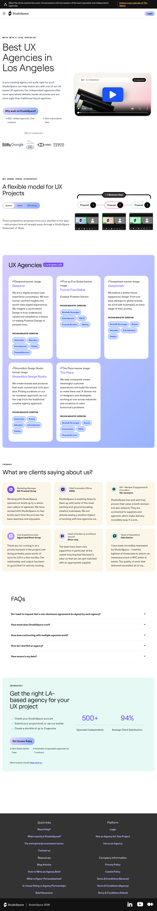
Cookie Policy (112, 871)
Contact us (44, 850)
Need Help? (44, 829)
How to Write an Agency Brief (44, 871)
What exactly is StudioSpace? (44, 836)
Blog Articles (44, 864)
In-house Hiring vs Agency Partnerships (44, 885)
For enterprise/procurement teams (44, 843)
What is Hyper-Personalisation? (44, 878)
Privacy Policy (113, 864)
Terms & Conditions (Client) (113, 892)
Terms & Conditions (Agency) (113, 885)
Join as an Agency (113, 843)
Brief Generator (44, 892)
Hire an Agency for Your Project (113, 836)
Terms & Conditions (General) (113, 878)
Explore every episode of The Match (133, 4)
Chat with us (36, 762)
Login (113, 829)
